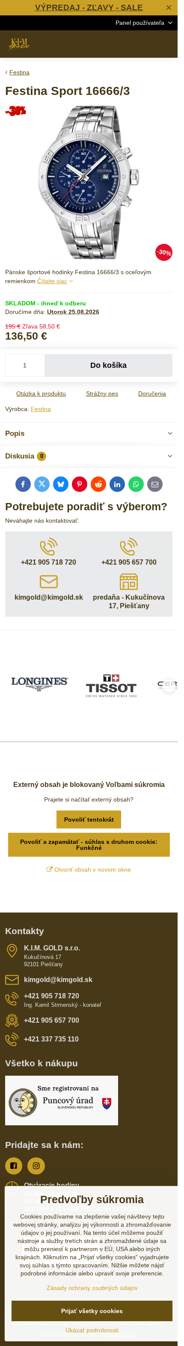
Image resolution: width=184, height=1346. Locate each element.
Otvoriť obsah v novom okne (92, 869)
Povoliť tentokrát (89, 819)
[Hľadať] (126, 44)
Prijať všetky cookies (92, 1311)
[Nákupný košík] (147, 44)
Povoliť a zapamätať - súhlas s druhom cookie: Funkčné (88, 844)
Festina (41, 408)
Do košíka (108, 365)
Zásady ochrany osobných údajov (92, 1287)
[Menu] (167, 44)
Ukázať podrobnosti (92, 1330)
